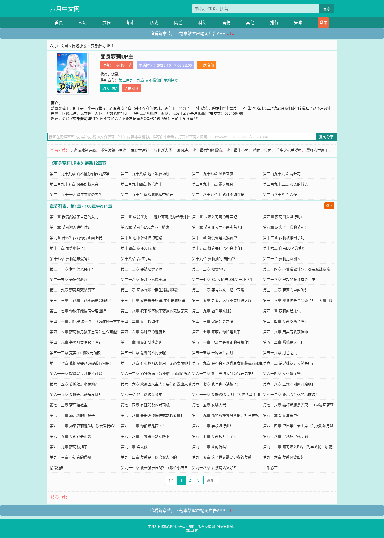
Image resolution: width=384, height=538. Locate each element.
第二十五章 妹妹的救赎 (69, 279)
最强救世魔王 (317, 150)
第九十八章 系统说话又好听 (214, 467)
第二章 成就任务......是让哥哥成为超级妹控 (155, 216)
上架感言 (270, 467)
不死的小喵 (122, 65)
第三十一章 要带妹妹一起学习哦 (218, 289)
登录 (323, 22)
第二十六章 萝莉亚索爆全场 (143, 279)
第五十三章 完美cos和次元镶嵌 (75, 352)
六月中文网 (65, 8)
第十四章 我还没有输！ (140, 248)
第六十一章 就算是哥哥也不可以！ (78, 373)
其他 (250, 22)
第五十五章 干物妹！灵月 (212, 352)
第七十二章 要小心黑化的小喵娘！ (291, 394)
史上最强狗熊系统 (207, 150)
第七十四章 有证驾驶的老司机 (145, 404)
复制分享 (326, 136)
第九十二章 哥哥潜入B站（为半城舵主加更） (299, 446)
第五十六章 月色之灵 (280, 352)
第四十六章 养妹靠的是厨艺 (143, 331)
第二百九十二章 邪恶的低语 (285, 184)
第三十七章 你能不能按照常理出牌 (78, 310)
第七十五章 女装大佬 (209, 404)
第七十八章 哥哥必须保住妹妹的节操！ (152, 415)
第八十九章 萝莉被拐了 (69, 446)
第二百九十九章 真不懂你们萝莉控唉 (148, 80)
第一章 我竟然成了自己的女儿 (74, 216)
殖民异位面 (262, 150)
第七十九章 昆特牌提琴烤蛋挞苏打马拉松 (225, 415)
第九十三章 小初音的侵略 (70, 457)
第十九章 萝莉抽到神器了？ (214, 258)
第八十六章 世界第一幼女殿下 (145, 436)
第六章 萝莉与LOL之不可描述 (145, 227)
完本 (298, 22)
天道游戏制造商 (83, 150)
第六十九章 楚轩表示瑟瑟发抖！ (76, 394)
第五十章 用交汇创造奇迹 (141, 342)
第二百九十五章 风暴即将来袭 (74, 184)
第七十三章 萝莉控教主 (69, 404)
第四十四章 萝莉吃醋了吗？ (285, 321)
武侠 (106, 22)
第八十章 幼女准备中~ (281, 415)
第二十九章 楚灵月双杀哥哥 (72, 289)
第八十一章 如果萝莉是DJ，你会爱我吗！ (84, 425)
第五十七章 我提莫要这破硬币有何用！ (81, 363)
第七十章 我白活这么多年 (141, 394)
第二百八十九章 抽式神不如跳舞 (218, 194)
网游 (178, 22)
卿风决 (182, 150)
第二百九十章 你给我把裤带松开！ (149, 194)
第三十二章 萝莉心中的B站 (285, 289)
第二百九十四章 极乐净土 (141, 184)
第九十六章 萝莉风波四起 (283, 457)
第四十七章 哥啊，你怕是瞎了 (216, 331)
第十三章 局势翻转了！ (69, 248)
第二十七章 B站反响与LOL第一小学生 (222, 279)
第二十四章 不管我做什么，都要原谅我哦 (296, 268)
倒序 (329, 205)
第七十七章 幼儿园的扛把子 (72, 415)
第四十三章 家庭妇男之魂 (212, 321)
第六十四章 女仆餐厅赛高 (283, 373)
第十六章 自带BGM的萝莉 (284, 248)
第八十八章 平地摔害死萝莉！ (287, 436)
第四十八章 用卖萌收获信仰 (285, 331)
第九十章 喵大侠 (134, 446)
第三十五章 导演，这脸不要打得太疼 (222, 300)
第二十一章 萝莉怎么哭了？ (72, 268)
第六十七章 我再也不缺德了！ (216, 383)
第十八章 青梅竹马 (136, 258)
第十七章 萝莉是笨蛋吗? (70, 258)
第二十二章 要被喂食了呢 (141, 268)
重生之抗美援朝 (289, 150)
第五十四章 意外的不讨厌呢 (143, 352)
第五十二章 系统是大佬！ (283, 342)
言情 (226, 22)
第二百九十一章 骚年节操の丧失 (76, 194)
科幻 (202, 22)
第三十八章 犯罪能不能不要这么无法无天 (154, 310)
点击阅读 (131, 88)
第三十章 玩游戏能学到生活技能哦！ (151, 289)
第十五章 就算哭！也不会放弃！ (218, 248)
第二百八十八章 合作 (280, 194)
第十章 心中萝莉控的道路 (141, 237)
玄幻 (82, 22)
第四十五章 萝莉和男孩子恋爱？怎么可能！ (85, 331)
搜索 (326, 8)
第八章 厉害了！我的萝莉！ (285, 227)
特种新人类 (163, 150)
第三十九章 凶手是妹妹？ (212, 310)
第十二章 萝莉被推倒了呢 (283, 237)
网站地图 (192, 530)
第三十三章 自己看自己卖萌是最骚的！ (81, 300)
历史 (154, 22)
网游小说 (79, 45)
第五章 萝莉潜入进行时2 (70, 227)
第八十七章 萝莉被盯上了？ (214, 436)
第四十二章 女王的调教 (140, 321)
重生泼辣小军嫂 (113, 150)
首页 (59, 22)
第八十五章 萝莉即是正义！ (72, 436)
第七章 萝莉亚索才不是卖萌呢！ (218, 227)
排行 (274, 22)
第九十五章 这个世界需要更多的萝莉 (222, 457)
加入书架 (109, 88)
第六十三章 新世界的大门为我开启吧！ (223, 373)
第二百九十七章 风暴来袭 (212, 173)
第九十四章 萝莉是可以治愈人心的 (149, 457)
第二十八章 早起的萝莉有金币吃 (289, 279)
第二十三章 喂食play (208, 268)
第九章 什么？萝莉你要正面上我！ (78, 237)
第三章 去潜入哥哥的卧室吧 (214, 216)
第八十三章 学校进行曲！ (212, 425)
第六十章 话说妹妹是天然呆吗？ (289, 363)
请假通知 (57, 467)
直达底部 (206, 65)
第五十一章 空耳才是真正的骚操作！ (222, 342)
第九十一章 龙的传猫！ (211, 446)
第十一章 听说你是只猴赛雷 (214, 237)
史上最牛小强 (237, 150)
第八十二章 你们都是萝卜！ (143, 425)
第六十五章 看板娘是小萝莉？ (74, 383)
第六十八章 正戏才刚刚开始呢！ (289, 383)
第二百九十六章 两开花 (282, 173)
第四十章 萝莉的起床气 (282, 310)
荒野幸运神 (140, 150)
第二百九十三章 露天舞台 (212, 184)
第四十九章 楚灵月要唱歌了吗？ (76, 342)
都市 (130, 22)
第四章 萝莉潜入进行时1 (283, 216)
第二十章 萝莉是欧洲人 (282, 258)
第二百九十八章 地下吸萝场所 (145, 173)
